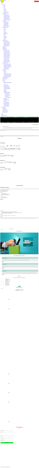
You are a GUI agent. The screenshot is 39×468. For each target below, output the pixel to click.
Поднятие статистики (5, 40)
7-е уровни (5, 72)
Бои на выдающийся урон (7, 45)
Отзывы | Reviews (5, 109)
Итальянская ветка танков (7, 61)
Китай (4, 34)
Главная (2, 2)
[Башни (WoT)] (1, 141)
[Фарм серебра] (4, 364)
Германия (5, 29)
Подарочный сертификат (4, 115)
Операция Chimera (6, 24)
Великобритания (6, 33)
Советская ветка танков (6, 50)
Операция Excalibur (6, 23)
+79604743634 (23, 121)
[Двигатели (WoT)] (1, 152)
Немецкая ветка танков (6, 51)
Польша (5, 39)
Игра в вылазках (7, 93)
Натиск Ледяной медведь (5, 77)
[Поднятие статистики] (4, 327)
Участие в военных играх (8, 97)
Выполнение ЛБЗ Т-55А (6, 18)
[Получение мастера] (4, 355)
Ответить (3, 261)
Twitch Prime (5, 98)
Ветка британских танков (7, 56)
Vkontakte (19, 121)
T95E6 (4, 8)
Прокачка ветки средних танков (7, 65)
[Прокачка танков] (4, 336)
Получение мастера (7, 281)
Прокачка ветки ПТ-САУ (6, 67)
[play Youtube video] (19, 243)
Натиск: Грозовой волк (6, 104)
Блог (2, 113)
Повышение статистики (7, 279)
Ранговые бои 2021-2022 (6, 99)
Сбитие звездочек (7, 283)
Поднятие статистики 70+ (7, 44)
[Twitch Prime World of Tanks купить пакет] (4, 412)
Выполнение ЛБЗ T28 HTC (7, 17)
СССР (4, 28)
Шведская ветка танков (6, 60)
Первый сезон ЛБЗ (5, 13)
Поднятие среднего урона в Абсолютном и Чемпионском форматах (7, 88)
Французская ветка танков (7, 55)
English (2, 114)
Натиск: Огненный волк (6, 103)
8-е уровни (5, 71)
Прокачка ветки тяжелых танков (7, 66)
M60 (4, 7)
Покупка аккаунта (7, 284)
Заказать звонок (36, 1)
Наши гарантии (4, 108)
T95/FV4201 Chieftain (6, 12)
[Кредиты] (15, 162)
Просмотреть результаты (19, 287)
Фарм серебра (6, 280)
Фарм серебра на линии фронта (7, 76)
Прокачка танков (5, 49)
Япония (5, 35)
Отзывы (37, 121)
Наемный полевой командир (7, 92)
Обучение (6, 282)
